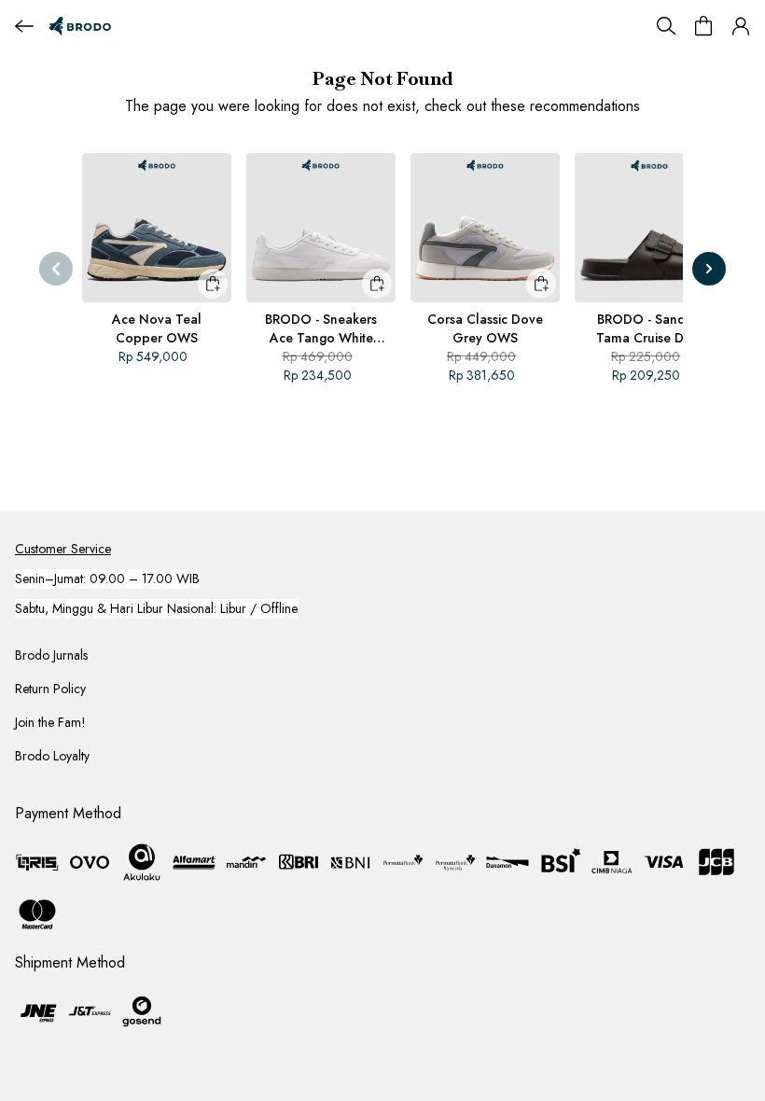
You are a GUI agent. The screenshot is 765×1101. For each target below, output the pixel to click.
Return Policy (50, 688)
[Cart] (703, 26)
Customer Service (63, 548)
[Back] (24, 26)
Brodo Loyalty (52, 755)
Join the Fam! (50, 722)
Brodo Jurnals (51, 655)
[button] (741, 26)
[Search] (666, 26)
